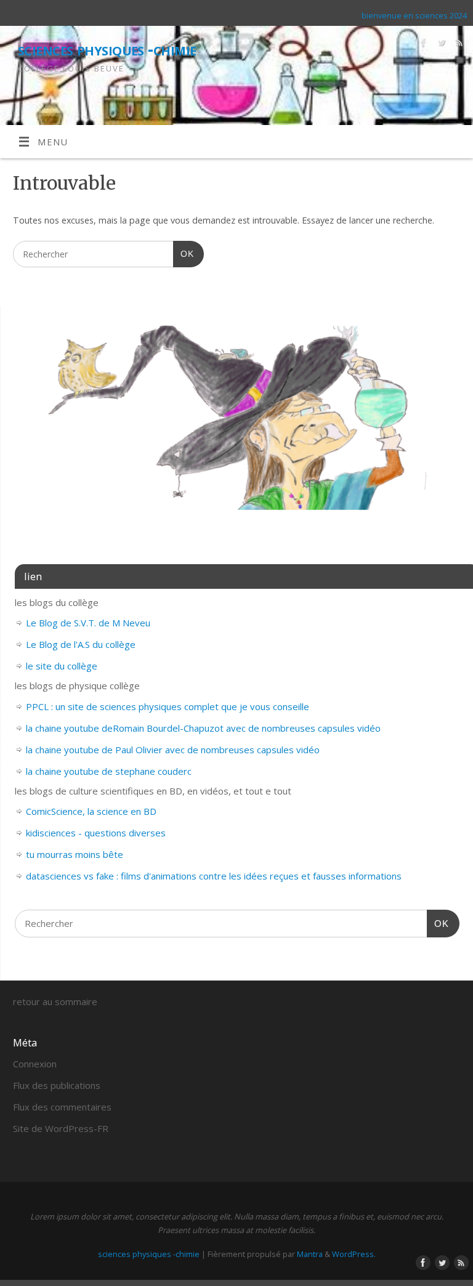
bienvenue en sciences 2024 (414, 15)
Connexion (35, 1064)
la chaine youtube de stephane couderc (109, 771)
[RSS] (458, 44)
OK (183, 253)
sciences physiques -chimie (107, 49)
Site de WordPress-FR (60, 1128)
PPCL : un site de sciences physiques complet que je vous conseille (167, 706)
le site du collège (61, 666)
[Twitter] (440, 44)
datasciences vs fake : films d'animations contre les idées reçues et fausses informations (214, 876)
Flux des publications (56, 1085)
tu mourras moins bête (74, 854)
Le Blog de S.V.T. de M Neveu (88, 623)
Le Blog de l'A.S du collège (80, 644)
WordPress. (354, 1254)
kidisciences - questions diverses (96, 833)
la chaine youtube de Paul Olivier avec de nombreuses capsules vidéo (173, 749)
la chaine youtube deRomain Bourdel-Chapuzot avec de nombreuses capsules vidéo (203, 728)
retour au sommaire (55, 1001)
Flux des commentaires (62, 1107)
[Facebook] (422, 44)
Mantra (310, 1254)
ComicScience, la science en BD (91, 811)
